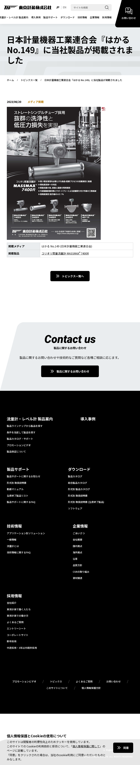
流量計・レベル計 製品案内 (30, 418)
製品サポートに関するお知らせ (23, 476)
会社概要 (77, 539)
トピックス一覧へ (73, 276)
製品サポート (50, 17)
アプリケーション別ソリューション (26, 533)
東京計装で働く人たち (19, 609)
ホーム (10, 80)
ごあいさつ (79, 533)
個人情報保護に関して (86, 746)
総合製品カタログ (77, 482)
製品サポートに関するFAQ (21, 502)
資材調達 (77, 578)
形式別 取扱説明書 (16, 482)
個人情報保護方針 (91, 688)
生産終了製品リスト (17, 495)
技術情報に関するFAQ (19, 552)
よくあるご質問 (15, 622)
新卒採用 (11, 641)
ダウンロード (67, 17)
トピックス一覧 (29, 80)
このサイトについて (57, 688)
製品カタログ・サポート (20, 438)
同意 (126, 748)
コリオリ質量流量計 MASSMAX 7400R (65, 253)
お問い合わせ (113, 681)
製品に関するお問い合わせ (73, 371)
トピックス (56, 681)
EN (64, 7)
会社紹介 (11, 602)
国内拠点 (77, 546)
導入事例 (36, 17)
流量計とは (13, 546)
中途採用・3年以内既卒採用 (22, 647)
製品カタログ (75, 476)
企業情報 (94, 17)
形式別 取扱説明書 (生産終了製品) (86, 502)
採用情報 (107, 17)
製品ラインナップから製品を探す (25, 426)
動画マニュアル (15, 489)
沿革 (75, 559)
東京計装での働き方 (17, 615)
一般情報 (11, 539)
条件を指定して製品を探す (21, 432)
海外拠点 (77, 552)
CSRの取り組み (81, 571)
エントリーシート (16, 628)
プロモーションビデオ (19, 445)
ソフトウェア (75, 508)
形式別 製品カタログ (79, 489)
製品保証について (16, 451)
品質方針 (77, 565)
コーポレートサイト (17, 635)
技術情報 (82, 17)
